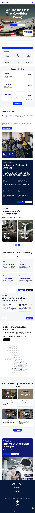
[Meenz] (6, 2)
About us (13, 498)
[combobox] (17, 45)
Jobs (9, 498)
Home (6, 498)
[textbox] (6, 44)
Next (33, 20)
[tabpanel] (9, 231)
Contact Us (22, 498)
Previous (2, 20)
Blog (17, 498)
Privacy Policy (28, 498)
